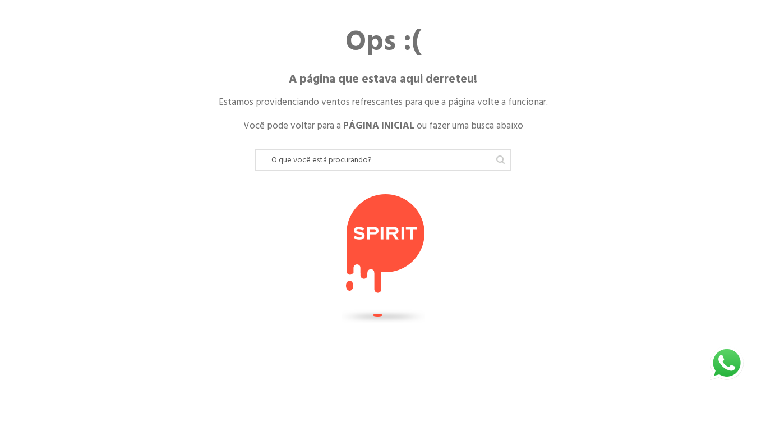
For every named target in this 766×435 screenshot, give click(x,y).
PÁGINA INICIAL (378, 125)
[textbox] (383, 160)
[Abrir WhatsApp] (727, 363)
